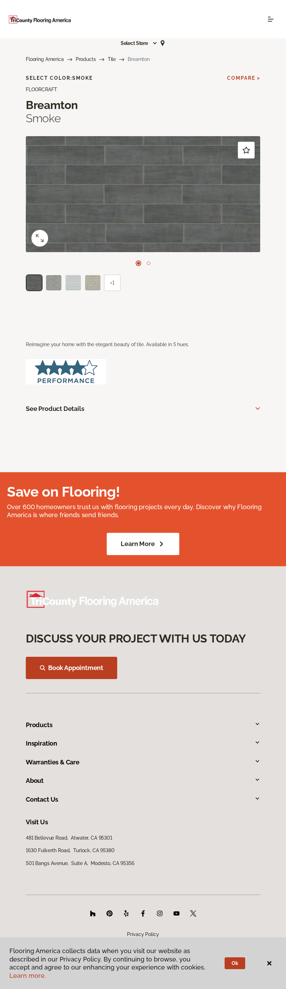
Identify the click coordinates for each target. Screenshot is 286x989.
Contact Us (42, 799)
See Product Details (55, 408)
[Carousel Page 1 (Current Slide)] (138, 263)
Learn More (138, 543)
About (35, 780)
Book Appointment (75, 667)
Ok (235, 963)
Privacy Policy (143, 934)
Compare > (243, 78)
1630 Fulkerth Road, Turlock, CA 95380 (70, 850)
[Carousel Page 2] (148, 263)
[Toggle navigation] (271, 19)
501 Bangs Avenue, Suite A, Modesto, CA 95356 (80, 863)
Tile (112, 59)
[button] (139, 43)
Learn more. (27, 975)
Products (86, 59)
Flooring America (45, 59)
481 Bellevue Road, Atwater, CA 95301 (69, 838)
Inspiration (41, 743)
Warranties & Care (53, 762)
